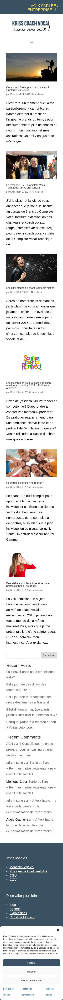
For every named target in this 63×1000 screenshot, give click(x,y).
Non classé (38, 94)
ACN (9, 743)
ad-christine (14, 762)
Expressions (18, 913)
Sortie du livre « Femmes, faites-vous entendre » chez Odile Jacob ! (31, 768)
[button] (58, 930)
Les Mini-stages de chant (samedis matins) (30, 288)
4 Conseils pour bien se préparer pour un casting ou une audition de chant (29, 749)
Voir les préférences (31, 980)
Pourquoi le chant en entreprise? (25, 483)
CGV (13, 879)
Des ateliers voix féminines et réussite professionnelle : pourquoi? (28, 584)
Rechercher (49, 655)
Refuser (31, 971)
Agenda (15, 909)
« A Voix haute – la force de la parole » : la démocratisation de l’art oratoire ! (31, 806)
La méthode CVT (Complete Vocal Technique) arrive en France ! (26, 186)
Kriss (12, 94)
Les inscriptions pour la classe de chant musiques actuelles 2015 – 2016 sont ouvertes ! (28, 385)
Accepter (31, 962)
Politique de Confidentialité (28, 871)
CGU (13, 875)
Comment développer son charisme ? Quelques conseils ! (27, 88)
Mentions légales (22, 867)
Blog (13, 904)
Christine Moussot (22, 917)
